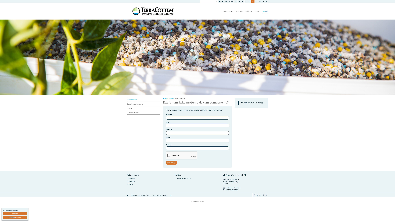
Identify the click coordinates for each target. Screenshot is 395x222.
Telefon (169, 145)
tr (263, 1)
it (266, 1)
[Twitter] (222, 1)
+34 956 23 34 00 (232, 190)
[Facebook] (219, 1)
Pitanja (257, 11)
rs (252, 1)
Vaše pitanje (171, 163)
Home (166, 98)
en (235, 1)
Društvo (169, 130)
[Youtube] (232, 1)
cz (256, 1)
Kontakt (265, 11)
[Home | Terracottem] (155, 11)
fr (246, 1)
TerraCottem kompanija (135, 104)
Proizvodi (239, 11)
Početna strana (228, 11)
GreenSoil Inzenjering (184, 178)
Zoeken (216, 1)
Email (168, 137)
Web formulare (132, 100)
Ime (168, 122)
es (242, 1)
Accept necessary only (15, 217)
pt (249, 1)
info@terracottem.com (233, 188)
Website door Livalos (197, 201)
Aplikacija (249, 11)
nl (239, 1)
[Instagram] (228, 1)
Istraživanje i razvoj (133, 112)
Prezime (169, 114)
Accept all (15, 213)
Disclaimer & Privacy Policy (140, 195)
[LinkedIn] (225, 1)
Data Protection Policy (159, 195)
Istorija (129, 108)
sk (260, 1)
